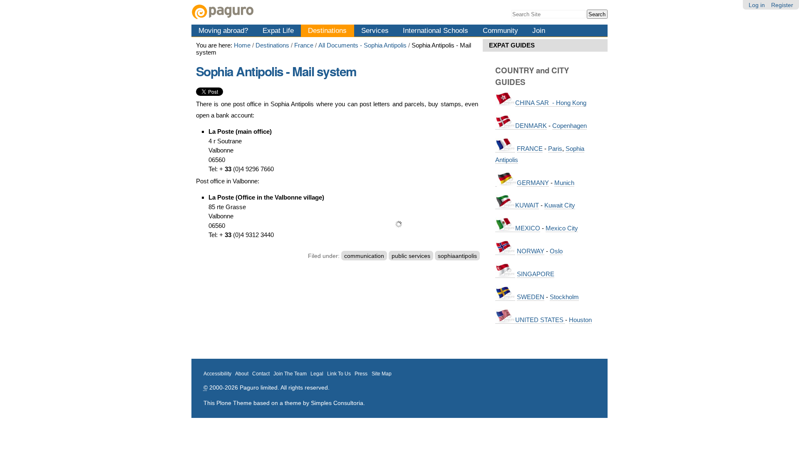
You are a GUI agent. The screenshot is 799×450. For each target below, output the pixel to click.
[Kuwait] (505, 205)
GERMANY (533, 182)
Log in (757, 5)
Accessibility (217, 374)
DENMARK (531, 125)
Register (782, 5)
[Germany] (496, 183)
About (241, 374)
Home (242, 45)
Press (361, 374)
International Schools (435, 30)
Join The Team (290, 374)
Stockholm (564, 296)
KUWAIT (527, 205)
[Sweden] (505, 297)
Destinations (327, 30)
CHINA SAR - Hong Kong (550, 102)
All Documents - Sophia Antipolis (362, 45)
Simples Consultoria (337, 403)
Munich (564, 182)
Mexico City (562, 228)
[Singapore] (505, 274)
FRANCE (530, 148)
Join (538, 30)
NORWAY (530, 251)
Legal (316, 374)
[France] (505, 148)
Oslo (556, 251)
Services (375, 30)
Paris (555, 148)
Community (500, 30)
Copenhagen (569, 125)
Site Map (382, 374)
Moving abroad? (223, 30)
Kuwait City (559, 205)
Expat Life (278, 30)
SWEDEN (530, 296)
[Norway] (505, 251)
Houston (580, 319)
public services (411, 255)
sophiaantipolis (457, 255)
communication (364, 255)
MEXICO (527, 228)
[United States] (505, 320)
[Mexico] (505, 228)
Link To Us (339, 374)
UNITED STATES (540, 319)
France (303, 45)
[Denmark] (505, 126)
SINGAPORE (535, 274)
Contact (261, 374)
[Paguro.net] (295, 12)
